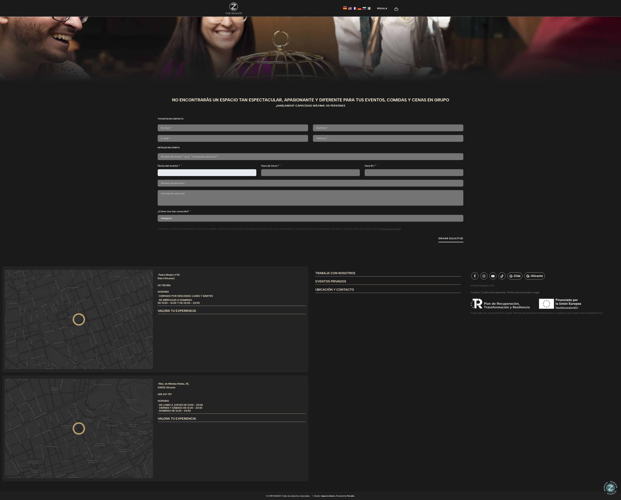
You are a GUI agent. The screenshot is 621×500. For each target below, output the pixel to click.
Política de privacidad (390, 229)
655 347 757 (165, 394)
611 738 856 (164, 285)
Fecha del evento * (170, 165)
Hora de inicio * (271, 165)
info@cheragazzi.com (482, 285)
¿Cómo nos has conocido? (174, 211)
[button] (610, 489)
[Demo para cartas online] (234, 8)
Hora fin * (371, 165)
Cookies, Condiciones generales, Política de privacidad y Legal (505, 292)
